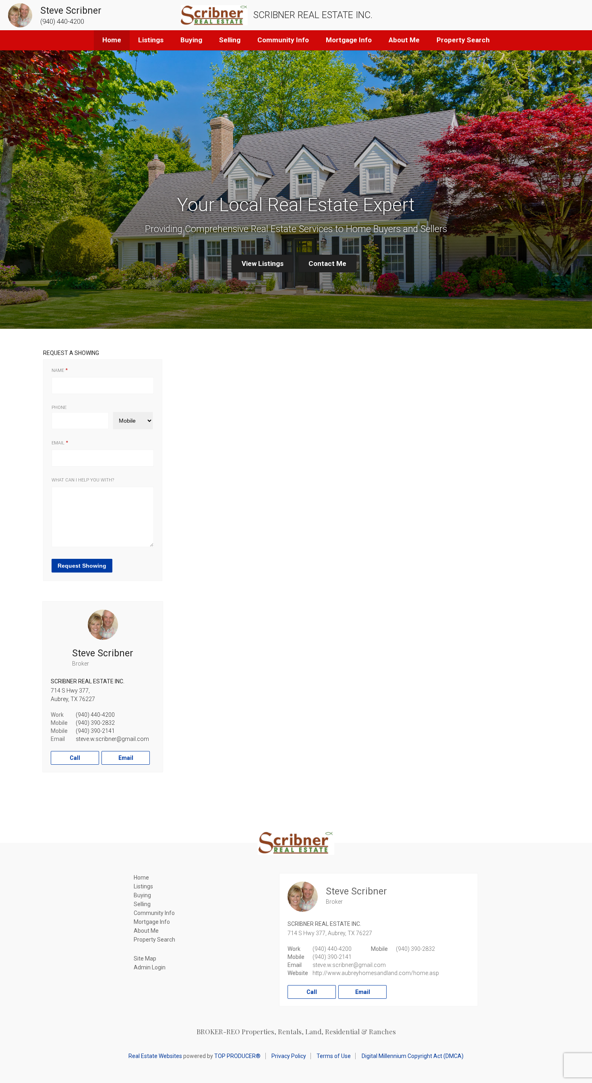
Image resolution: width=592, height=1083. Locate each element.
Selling (229, 40)
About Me (404, 40)
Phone (59, 407)
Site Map (145, 958)
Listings (151, 40)
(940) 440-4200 (95, 715)
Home (111, 40)
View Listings (263, 263)
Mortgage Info (349, 40)
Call (75, 758)
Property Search (463, 40)
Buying (191, 40)
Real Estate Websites (155, 1056)
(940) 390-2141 (95, 731)
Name (58, 370)
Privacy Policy (288, 1056)
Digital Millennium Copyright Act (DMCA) (413, 1056)
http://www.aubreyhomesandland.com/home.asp (376, 973)
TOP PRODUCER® (237, 1056)
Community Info (283, 40)
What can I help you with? (83, 480)
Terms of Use (334, 1056)
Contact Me (327, 263)
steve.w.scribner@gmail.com (112, 739)
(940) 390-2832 (95, 723)
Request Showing (82, 565)
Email (58, 443)
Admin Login (150, 967)
